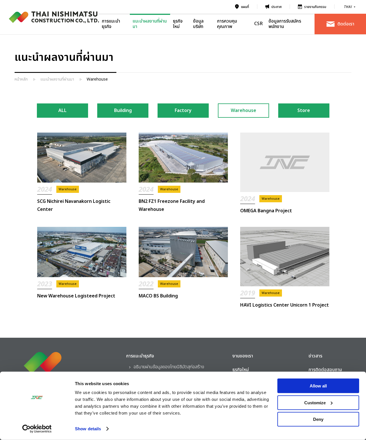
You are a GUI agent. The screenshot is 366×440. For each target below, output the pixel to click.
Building (123, 110)
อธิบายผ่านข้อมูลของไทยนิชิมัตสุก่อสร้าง (169, 366)
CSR (258, 23)
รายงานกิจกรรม (315, 6)
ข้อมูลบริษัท (198, 24)
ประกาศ (276, 6)
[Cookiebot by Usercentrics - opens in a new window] (37, 429)
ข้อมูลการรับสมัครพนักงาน (284, 24)
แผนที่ (245, 6)
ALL (62, 110)
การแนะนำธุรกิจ (111, 24)
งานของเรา (242, 356)
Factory (183, 110)
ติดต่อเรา (345, 24)
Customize (315, 402)
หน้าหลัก (21, 79)
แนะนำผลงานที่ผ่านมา (150, 24)
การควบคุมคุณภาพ (227, 24)
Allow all (318, 385)
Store (303, 110)
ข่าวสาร (315, 356)
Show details (88, 428)
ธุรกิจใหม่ (178, 24)
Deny (318, 419)
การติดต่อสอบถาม (325, 369)
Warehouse (243, 110)
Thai (348, 7)
